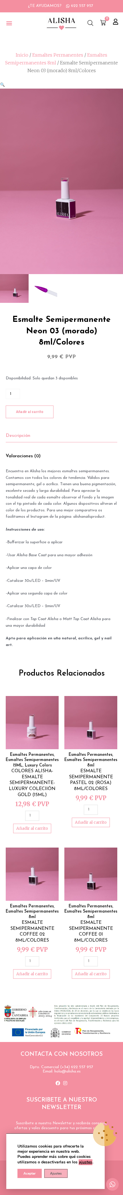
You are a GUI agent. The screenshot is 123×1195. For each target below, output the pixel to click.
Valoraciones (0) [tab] (23, 456)
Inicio (22, 55)
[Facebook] (57, 1083)
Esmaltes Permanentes (57, 55)
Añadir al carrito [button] (32, 828)
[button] (9, 23)
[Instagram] (65, 1083)
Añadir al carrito (29, 411)
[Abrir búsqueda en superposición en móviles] (90, 23)
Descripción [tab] (18, 435)
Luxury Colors (38, 765)
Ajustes (56, 1173)
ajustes (85, 1162)
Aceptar (29, 1173)
